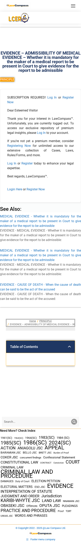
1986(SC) (35, 443)
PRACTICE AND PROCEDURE (28, 510)
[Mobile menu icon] (73, 6)
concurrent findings (30, 457)
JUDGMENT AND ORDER (20, 496)
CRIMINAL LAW (12, 467)
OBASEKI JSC (12, 506)
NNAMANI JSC (71, 501)
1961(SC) (6, 437)
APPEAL (54, 448)
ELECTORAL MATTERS (17, 487)
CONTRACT (46, 463)
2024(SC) (60, 443)
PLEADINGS (70, 506)
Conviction (58, 463)
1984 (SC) (63, 438)
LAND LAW (51, 501)
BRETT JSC (45, 452)
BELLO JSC (30, 452)
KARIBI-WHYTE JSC (20, 500)
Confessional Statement (59, 457)
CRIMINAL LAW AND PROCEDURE (27, 474)
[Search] (74, 422)
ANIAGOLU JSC (30, 448)
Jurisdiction (51, 496)
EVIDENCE (60, 486)
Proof (61, 511)
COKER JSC (9, 457)
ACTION (8, 448)
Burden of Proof (61, 453)
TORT (68, 511)
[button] (69, 346)
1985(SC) (11, 443)
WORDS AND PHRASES (31, 515)
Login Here (14, 189)
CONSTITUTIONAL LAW (19, 462)
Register (27, 163)
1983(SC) (47, 438)
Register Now (36, 189)
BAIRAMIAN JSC (11, 452)
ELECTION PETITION (45, 481)
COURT (73, 462)
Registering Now (19, 146)
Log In (52, 97)
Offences (31, 506)
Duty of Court (22, 481)
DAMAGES (7, 481)
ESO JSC (40, 486)
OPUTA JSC (49, 506)
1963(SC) (18, 438)
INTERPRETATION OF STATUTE (26, 491)
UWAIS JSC (7, 516)
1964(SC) (31, 437)
